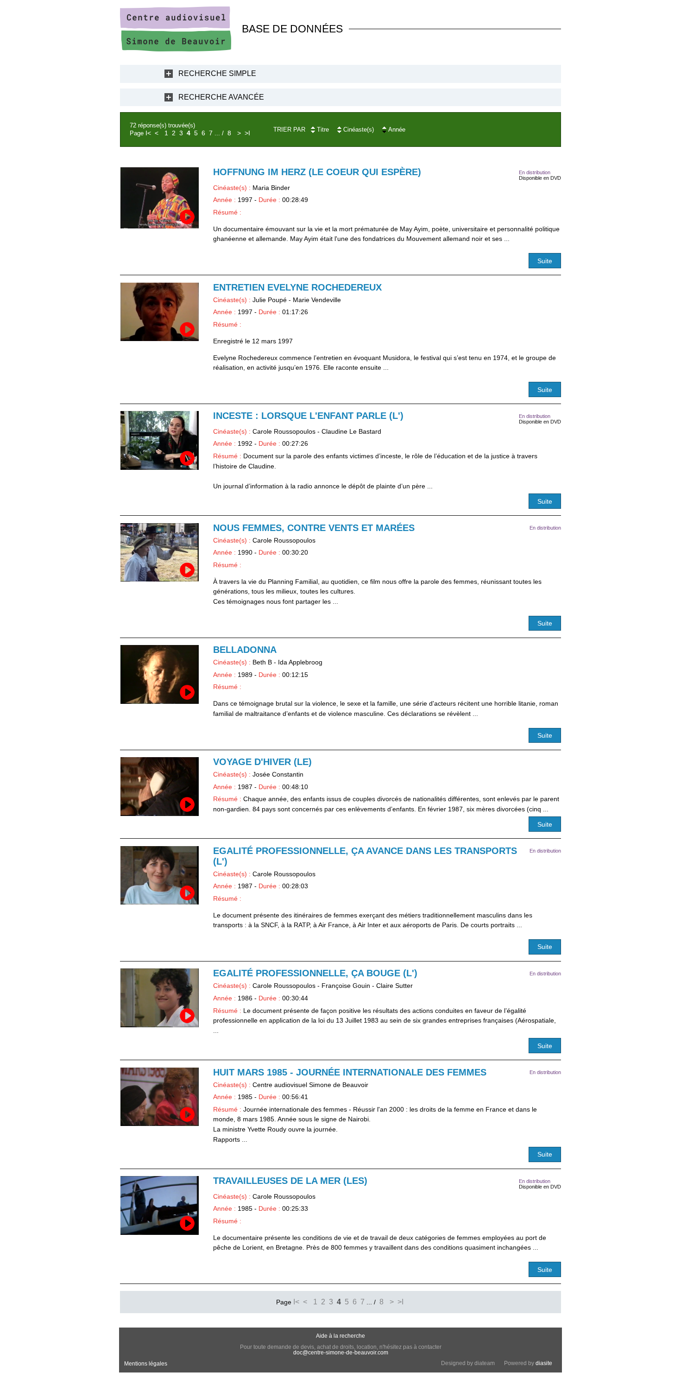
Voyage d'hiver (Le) (262, 762)
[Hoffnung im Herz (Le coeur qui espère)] (159, 197)
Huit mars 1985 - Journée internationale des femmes (349, 1072)
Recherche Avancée (221, 97)
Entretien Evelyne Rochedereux (297, 287)
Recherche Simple (217, 73)
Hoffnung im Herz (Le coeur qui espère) (317, 172)
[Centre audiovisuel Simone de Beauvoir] (175, 49)
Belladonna (245, 650)
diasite (544, 1363)
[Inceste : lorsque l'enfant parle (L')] (159, 440)
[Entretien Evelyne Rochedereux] (159, 312)
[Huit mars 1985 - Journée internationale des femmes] (159, 1097)
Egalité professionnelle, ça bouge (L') (315, 973)
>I (247, 133)
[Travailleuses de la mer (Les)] (159, 1205)
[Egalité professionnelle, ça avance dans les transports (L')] (159, 875)
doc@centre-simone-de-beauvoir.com (340, 1352)
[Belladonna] (159, 674)
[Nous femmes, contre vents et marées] (159, 552)
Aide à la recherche (340, 1336)
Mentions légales (145, 1363)
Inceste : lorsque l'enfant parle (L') (308, 416)
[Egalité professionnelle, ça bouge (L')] (159, 998)
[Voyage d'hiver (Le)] (159, 786)
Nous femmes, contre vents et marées (314, 528)
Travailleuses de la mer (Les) (290, 1181)
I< (148, 133)
